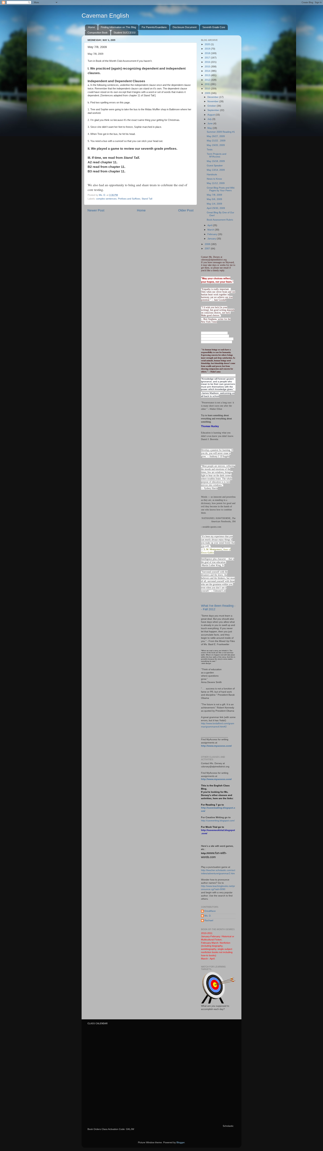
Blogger (180, 1142)
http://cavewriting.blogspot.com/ (218, 820)
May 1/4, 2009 (214, 204)
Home (91, 27)
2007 (208, 248)
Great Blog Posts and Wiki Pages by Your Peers (221, 189)
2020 (208, 44)
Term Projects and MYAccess (216, 155)
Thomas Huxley (210, 426)
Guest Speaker (215, 165)
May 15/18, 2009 (216, 161)
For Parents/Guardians (154, 27)
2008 (208, 244)
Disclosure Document (184, 27)
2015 (208, 66)
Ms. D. (207, 915)
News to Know (214, 179)
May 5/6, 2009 (214, 199)
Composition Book (97, 32)
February (212, 234)
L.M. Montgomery (213, 549)
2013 (208, 75)
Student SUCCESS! (125, 32)
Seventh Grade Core (213, 27)
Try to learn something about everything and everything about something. (216, 418)
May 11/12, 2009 (216, 183)
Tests (209, 149)
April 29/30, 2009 (216, 208)
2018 (208, 53)
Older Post (185, 210)
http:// (204, 853)
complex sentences (106, 198)
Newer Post (95, 210)
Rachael (208, 920)
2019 (208, 48)
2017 (208, 57)
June (210, 123)
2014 (208, 71)
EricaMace (210, 911)
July (209, 119)
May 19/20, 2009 (216, 145)
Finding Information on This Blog (118, 27)
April (210, 225)
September (213, 110)
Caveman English (105, 15)
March (211, 229)
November (213, 101)
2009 (208, 93)
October (212, 106)
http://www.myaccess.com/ (216, 746)
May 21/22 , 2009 (216, 140)
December (213, 97)
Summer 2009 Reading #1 (221, 132)
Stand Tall (147, 198)
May (210, 128)
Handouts (212, 174)
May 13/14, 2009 (216, 170)
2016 (208, 62)
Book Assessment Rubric (220, 220)
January (212, 238)
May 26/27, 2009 (216, 136)
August (211, 114)
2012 (208, 80)
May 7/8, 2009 (214, 195)
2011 (207, 84)
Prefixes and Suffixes (129, 198)
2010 (208, 88)
